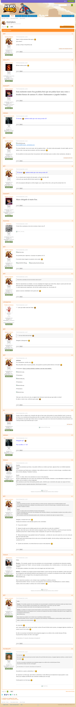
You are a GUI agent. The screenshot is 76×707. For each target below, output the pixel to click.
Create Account (71, 1)
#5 (72, 137)
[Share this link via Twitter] (2, 694)
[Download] (16, 694)
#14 (72, 410)
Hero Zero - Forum (5, 702)
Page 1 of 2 (4, 26)
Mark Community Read (14, 704)
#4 (72, 113)
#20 (72, 648)
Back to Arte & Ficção (70, 691)
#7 (72, 193)
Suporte (24, 15)
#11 (72, 302)
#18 (72, 554)
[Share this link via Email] (12, 694)
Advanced (73, 5)
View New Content (67, 15)
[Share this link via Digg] (4, 694)
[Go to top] (38, 705)
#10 (72, 273)
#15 (72, 435)
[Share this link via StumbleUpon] (10, 694)
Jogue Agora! (5, 15)
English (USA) (5, 704)
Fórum (12, 15)
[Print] (14, 694)
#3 (72, 85)
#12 (72, 329)
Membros (18, 15)
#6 (72, 166)
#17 (72, 496)
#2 (72, 59)
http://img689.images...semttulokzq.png (25, 144)
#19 (72, 595)
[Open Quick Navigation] (73, 16)
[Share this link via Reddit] (8, 694)
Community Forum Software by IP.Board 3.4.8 (66, 704)
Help (21, 704)
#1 (72, 33)
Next (12, 26)
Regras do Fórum (32, 15)
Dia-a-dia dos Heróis (14, 702)
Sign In (65, 1)
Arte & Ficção (22, 702)
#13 (72, 355)
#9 (72, 246)
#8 (72, 220)
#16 (72, 460)
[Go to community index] (20, 8)
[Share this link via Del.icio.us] (6, 694)
